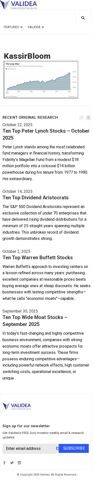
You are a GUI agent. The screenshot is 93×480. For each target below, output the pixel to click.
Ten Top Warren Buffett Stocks (37, 258)
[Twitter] (12, 463)
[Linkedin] (19, 463)
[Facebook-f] (4, 463)
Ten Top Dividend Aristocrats (35, 198)
